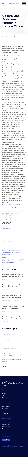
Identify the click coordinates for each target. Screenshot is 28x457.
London (4, 393)
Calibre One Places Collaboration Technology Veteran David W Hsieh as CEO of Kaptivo (12, 252)
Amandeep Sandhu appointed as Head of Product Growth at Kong (12, 275)
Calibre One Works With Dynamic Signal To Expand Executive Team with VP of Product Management (13, 260)
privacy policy (5, 361)
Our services (5, 411)
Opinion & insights (6, 422)
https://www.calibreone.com (11, 204)
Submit (4, 366)
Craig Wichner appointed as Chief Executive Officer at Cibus (13, 307)
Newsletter (5, 428)
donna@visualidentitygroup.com (12, 219)
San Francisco (5, 395)
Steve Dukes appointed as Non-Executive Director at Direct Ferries (13, 318)
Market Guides (6, 431)
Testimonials (5, 413)
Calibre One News (7, 241)
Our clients (5, 408)
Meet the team (6, 426)
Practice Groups (6, 406)
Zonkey (4, 448)
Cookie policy (15, 446)
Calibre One (6, 228)
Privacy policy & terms (7, 445)
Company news (6, 424)
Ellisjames (9, 448)
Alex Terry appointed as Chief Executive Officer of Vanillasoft (12, 296)
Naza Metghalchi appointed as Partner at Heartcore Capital (12, 286)
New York (4, 397)
